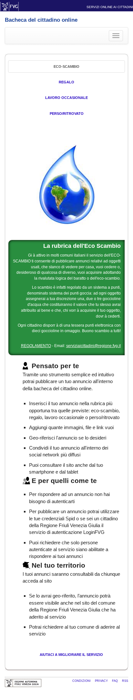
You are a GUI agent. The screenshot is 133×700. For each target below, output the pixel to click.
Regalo (66, 82)
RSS (125, 680)
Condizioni (82, 680)
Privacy (102, 680)
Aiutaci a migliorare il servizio (71, 655)
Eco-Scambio (66, 66)
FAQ (115, 680)
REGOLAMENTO (36, 346)
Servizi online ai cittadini (110, 7)
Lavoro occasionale (66, 98)
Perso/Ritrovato (67, 113)
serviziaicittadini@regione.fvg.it (93, 346)
